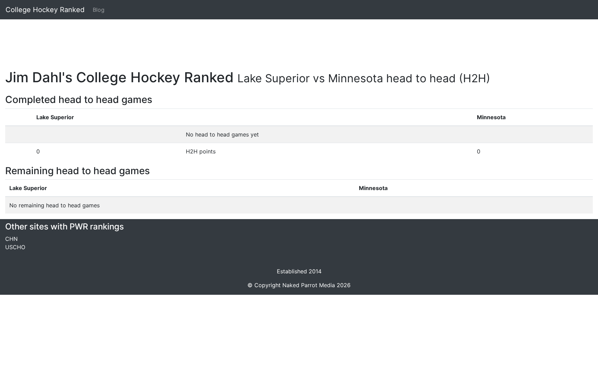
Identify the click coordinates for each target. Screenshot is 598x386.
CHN (11, 238)
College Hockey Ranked (45, 10)
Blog (99, 9)
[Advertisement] (212, 40)
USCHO (15, 247)
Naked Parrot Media (308, 285)
